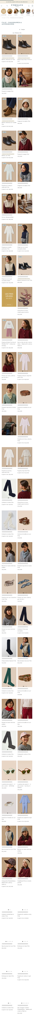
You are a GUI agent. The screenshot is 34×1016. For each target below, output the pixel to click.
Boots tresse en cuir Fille (25, 280)
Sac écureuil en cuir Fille (9, 849)
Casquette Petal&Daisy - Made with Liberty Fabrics (9, 882)
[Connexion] (28, 6)
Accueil (4, 17)
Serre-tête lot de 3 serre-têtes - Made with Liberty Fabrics (25, 344)
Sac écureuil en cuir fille (9, 946)
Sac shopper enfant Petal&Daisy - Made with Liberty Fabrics (25, 1009)
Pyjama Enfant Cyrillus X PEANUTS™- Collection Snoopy (9, 344)
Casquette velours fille (24, 754)
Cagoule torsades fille (24, 121)
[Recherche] (7, 5)
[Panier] (32, 6)
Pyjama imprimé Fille (24, 470)
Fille (8, 17)
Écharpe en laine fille (24, 946)
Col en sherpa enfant (8, 217)
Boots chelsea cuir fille (8, 59)
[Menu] (1, 5)
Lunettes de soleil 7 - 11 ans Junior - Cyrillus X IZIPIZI (24, 786)
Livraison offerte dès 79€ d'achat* (17, 1)
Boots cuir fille (6, 155)
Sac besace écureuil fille (25, 661)
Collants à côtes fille (8, 502)
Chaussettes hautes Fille (9, 661)
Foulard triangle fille (7, 91)
